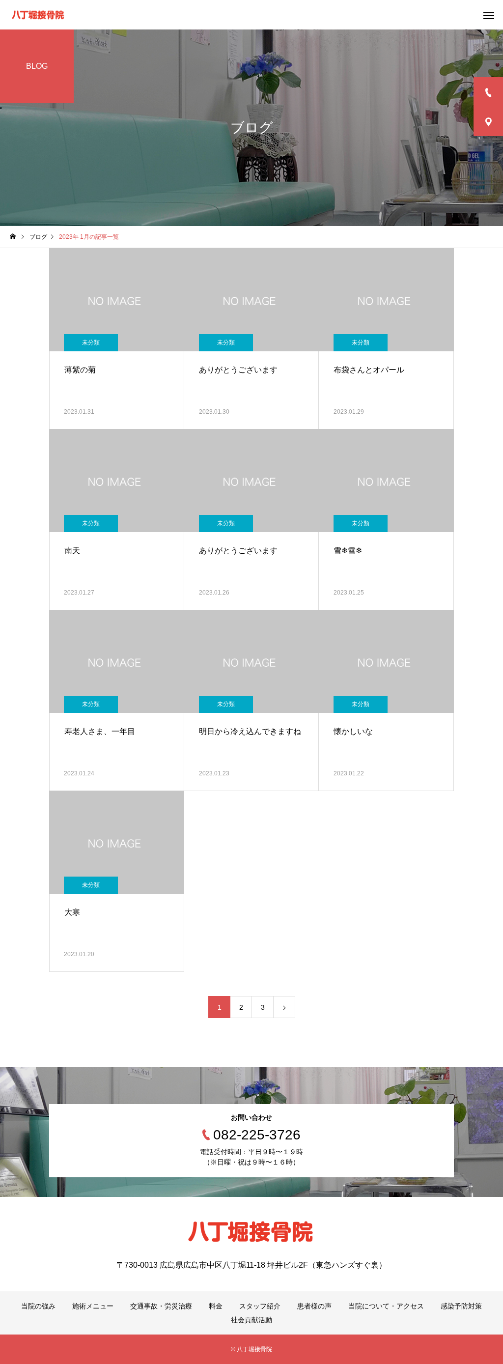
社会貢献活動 (251, 1320)
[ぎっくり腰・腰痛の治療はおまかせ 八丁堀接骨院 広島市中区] (38, 15)
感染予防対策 (461, 1306)
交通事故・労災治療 (161, 1306)
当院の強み (38, 1306)
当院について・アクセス (386, 1306)
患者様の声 (314, 1306)
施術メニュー (92, 1306)
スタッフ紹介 (259, 1306)
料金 (216, 1306)
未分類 (91, 342)
